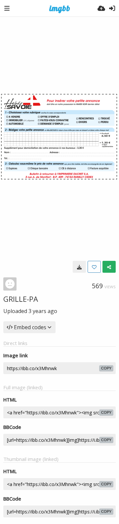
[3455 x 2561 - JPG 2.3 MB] (79, 267)
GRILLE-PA (20, 299)
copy (106, 368)
